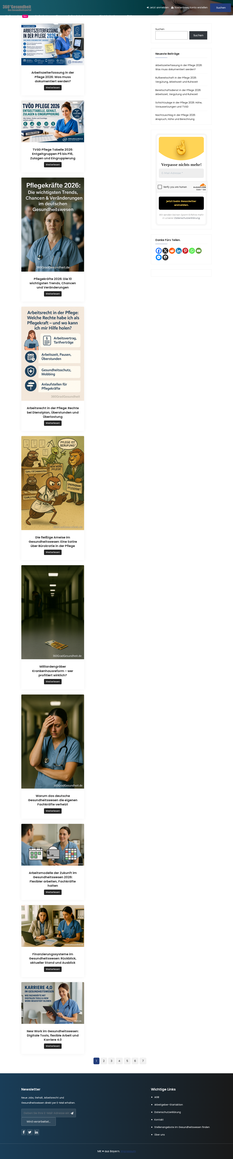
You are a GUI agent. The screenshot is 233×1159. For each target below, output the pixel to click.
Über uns (159, 1134)
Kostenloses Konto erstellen (191, 7)
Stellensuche (16, 16)
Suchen (221, 7)
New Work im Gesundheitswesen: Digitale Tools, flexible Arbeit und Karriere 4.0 (53, 1035)
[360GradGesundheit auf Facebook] (159, 251)
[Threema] (165, 257)
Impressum (128, 1151)
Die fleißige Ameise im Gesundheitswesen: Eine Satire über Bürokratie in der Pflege (53, 541)
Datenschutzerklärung (187, 218)
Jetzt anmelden (159, 7)
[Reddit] (172, 251)
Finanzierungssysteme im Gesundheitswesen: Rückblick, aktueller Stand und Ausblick (52, 958)
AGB (156, 1097)
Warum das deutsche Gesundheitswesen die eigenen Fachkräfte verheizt (52, 800)
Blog (58, 16)
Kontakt (159, 1119)
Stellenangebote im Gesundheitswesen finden (182, 1127)
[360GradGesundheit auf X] (165, 251)
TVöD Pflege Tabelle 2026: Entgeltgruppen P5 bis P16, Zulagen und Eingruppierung (52, 153)
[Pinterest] (185, 251)
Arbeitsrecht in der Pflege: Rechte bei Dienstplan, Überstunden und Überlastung (53, 412)
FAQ (129, 16)
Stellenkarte (42, 16)
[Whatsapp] (192, 251)
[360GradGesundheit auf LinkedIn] (179, 251)
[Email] (199, 251)
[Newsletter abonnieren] (72, 1113)
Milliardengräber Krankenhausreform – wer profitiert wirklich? (52, 670)
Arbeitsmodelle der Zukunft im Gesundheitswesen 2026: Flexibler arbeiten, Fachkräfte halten (53, 879)
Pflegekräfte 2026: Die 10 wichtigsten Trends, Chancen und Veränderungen (53, 283)
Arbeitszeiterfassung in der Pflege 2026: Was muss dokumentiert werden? (52, 76)
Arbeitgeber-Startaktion (168, 1104)
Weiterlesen (53, 87)
